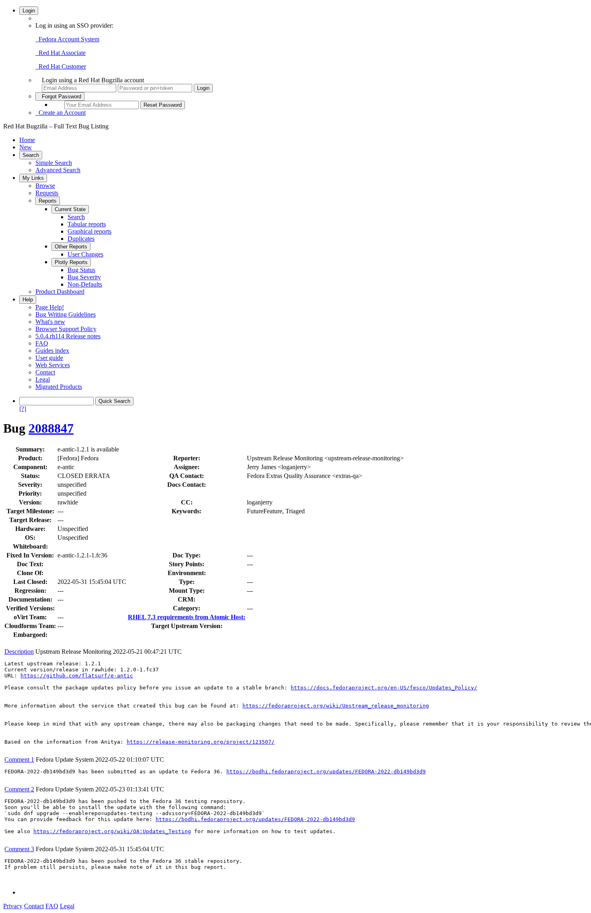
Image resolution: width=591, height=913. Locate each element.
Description (19, 651)
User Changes (85, 254)
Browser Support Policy (65, 328)
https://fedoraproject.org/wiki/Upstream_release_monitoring (335, 706)
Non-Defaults (85, 284)
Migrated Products (58, 386)
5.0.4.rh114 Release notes (68, 336)
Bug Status (81, 269)
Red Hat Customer (60, 66)
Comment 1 (19, 759)
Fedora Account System (67, 39)
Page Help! (49, 307)
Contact (45, 372)
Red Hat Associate (60, 52)
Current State (70, 209)
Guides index (52, 350)
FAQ (41, 343)
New (25, 147)
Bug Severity (84, 277)
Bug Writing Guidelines (65, 314)
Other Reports (71, 247)
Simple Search (53, 162)
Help (28, 300)
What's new (50, 321)
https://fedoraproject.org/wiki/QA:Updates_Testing (112, 831)
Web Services (52, 365)
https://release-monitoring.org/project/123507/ (201, 742)
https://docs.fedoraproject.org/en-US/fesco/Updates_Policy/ (384, 688)
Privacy (13, 906)
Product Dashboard (59, 291)
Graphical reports (89, 231)
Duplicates (81, 238)
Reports (48, 201)
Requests (46, 192)
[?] (22, 408)
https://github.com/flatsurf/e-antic (77, 676)
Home (27, 139)
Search (31, 155)
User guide (49, 357)
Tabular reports (87, 224)
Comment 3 (19, 849)
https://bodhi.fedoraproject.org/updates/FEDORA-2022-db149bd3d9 (326, 772)
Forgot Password (60, 97)
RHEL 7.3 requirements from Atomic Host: (186, 617)
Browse (45, 185)
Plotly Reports (71, 262)
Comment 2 (19, 789)
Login (29, 11)
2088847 (51, 428)
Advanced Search (57, 170)
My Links (33, 178)
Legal (42, 379)
